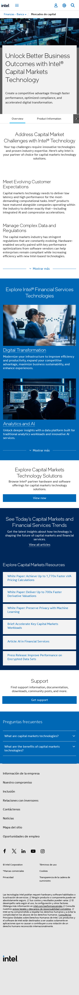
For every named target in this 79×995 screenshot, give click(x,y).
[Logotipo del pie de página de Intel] (10, 958)
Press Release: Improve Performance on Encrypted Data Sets (34, 657)
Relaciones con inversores (20, 800)
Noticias (8, 818)
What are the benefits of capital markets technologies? (32, 748)
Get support (39, 700)
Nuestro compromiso (17, 782)
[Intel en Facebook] (4, 851)
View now (39, 498)
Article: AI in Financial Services (28, 641)
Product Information (49, 118)
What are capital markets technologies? (31, 736)
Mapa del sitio (12, 827)
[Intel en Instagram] (42, 851)
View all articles (39, 545)
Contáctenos (11, 809)
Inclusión (9, 791)
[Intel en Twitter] (14, 851)
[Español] (64, 5)
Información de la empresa (21, 773)
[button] (39, 220)
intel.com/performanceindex (48, 906)
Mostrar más (41, 269)
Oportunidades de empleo (21, 836)
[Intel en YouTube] (33, 851)
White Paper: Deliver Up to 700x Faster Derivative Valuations (34, 594)
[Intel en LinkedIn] (23, 851)
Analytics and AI (19, 423)
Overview (17, 118)
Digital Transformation (24, 350)
